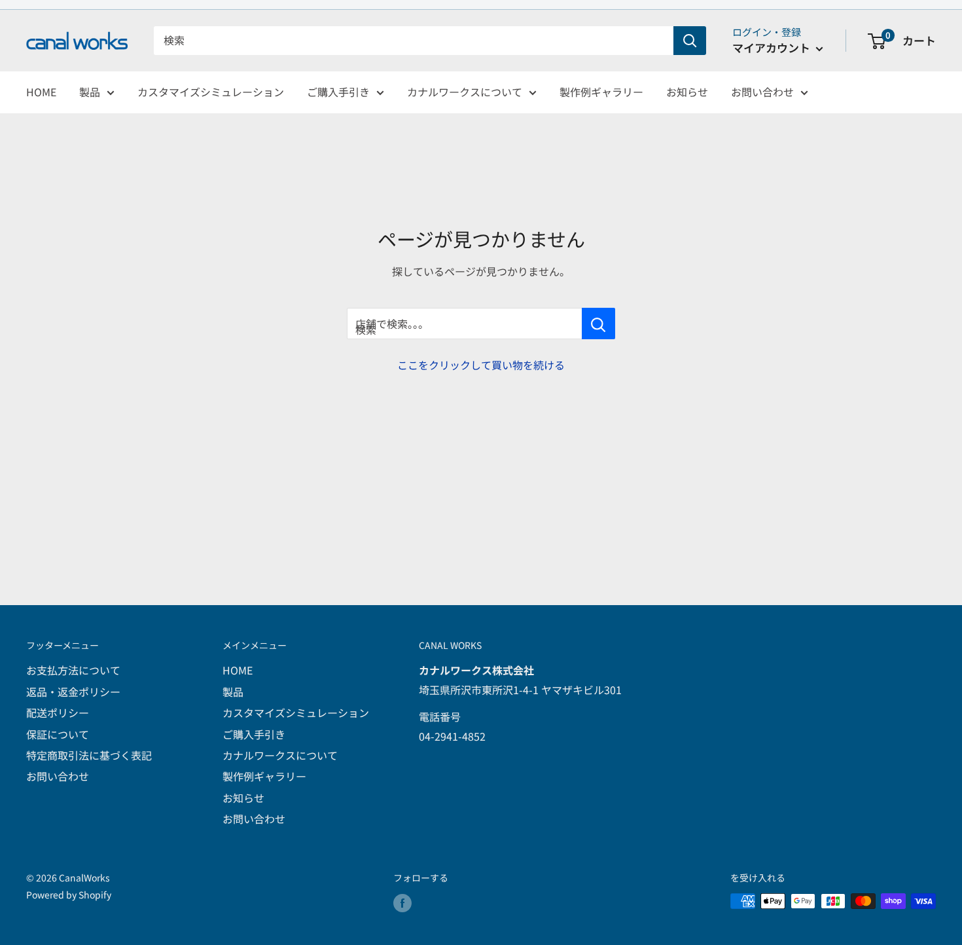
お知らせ (687, 92)
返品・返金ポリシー (73, 691)
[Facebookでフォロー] (402, 902)
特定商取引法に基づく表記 (89, 755)
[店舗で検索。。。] (598, 323)
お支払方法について (73, 670)
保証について (57, 734)
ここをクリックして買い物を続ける (481, 365)
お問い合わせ (762, 92)
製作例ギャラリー (601, 92)
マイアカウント (772, 47)
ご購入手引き (338, 92)
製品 (89, 92)
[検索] (689, 40)
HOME (41, 92)
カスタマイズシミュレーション (210, 92)
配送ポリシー (57, 712)
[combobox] (413, 40)
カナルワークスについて (464, 92)
